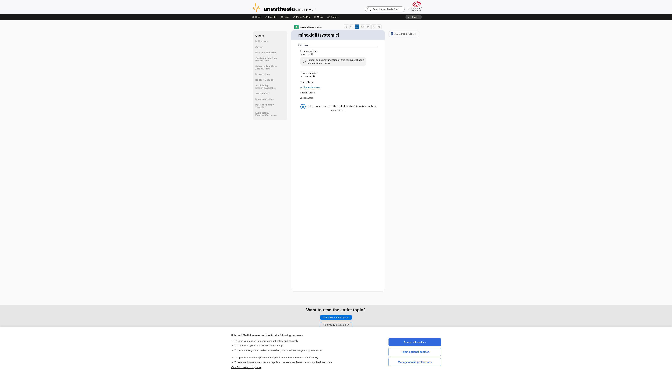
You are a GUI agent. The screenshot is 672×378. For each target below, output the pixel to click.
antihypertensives (310, 87)
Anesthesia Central (294, 7)
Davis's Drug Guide (310, 26)
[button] (333, 17)
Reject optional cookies (415, 351)
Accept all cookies (415, 342)
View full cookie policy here (246, 367)
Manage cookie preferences (415, 361)
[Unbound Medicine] (415, 6)
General (260, 35)
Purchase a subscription (336, 317)
